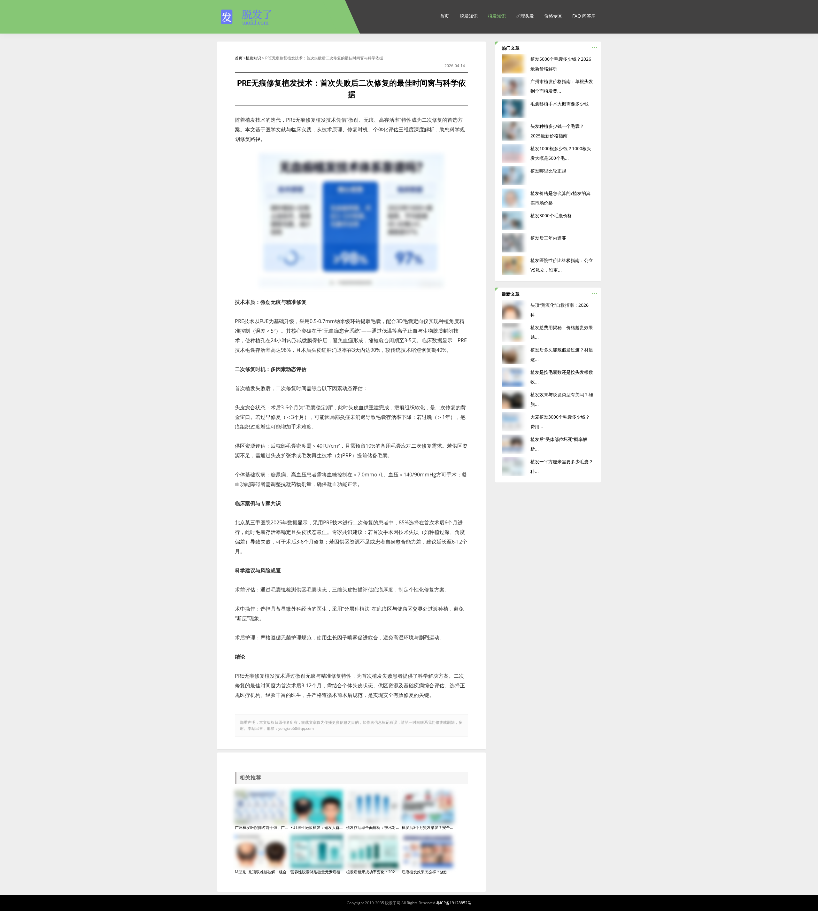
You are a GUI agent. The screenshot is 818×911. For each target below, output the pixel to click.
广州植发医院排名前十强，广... (261, 827)
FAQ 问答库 (584, 16)
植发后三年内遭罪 (548, 238)
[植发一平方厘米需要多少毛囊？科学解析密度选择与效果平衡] (514, 466)
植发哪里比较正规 (548, 171)
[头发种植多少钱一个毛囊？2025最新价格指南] (514, 130)
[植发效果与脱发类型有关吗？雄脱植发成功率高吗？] (514, 399)
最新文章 (511, 294)
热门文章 (511, 48)
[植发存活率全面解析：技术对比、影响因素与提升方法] (372, 806)
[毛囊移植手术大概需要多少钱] (514, 108)
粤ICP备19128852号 (453, 903)
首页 (444, 16)
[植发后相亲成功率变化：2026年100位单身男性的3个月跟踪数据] (372, 851)
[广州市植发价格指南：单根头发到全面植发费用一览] (514, 86)
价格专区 (553, 16)
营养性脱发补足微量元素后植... (316, 872)
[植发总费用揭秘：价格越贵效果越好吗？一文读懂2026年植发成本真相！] (514, 332)
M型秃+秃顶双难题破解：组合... (262, 872)
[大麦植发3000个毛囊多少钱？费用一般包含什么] (514, 421)
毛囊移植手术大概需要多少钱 (559, 104)
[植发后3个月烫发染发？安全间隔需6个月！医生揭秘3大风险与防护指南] (428, 806)
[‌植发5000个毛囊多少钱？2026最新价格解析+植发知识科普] (514, 63)
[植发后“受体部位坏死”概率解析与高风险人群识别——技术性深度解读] (514, 444)
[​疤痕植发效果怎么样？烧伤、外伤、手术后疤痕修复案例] (428, 851)
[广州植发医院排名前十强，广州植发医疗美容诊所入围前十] (261, 806)
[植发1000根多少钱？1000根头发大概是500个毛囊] (514, 153)
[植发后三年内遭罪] (514, 242)
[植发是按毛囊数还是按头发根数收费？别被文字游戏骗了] (514, 377)
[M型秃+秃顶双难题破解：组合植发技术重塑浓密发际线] (261, 851)
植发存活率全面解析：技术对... (372, 827)
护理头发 (525, 16)
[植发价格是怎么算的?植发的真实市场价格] (514, 198)
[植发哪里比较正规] (514, 175)
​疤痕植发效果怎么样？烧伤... (426, 872)
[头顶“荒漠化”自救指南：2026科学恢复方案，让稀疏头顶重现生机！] (514, 309)
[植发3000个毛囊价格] (514, 220)
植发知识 (497, 16)
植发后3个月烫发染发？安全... (427, 827)
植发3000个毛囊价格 (551, 215)
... (595, 46)
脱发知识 (469, 16)
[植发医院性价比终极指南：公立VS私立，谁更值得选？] (514, 265)
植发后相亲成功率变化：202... (372, 872)
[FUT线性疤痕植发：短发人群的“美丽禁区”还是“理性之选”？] (316, 806)
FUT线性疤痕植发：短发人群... (316, 827)
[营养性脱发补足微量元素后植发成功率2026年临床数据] (316, 851)
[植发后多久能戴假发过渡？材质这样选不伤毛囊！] (514, 354)
